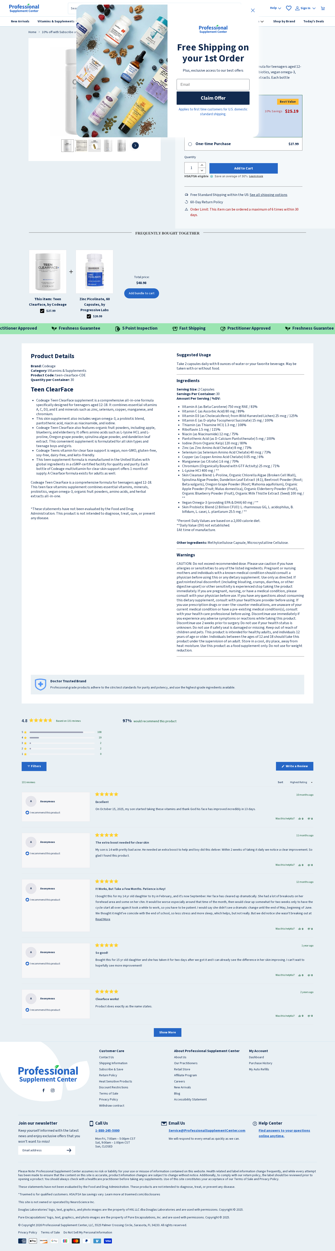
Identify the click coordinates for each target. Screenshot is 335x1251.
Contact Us (106, 1058)
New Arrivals (182, 1088)
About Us (180, 1058)
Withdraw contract (111, 1106)
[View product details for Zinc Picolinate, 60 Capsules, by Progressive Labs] (94, 272)
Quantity (190, 157)
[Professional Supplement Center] (24, 8)
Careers (179, 1082)
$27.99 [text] (50, 311)
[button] (61, 732)
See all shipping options (268, 194)
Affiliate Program (185, 1076)
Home (32, 32)
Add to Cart (243, 168)
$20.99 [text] (97, 316)
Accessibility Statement (190, 1100)
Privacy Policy (108, 1100)
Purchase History (260, 1063)
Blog (177, 1094)
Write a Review (299, 767)
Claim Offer (213, 98)
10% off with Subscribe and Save (64, 32)
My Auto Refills (259, 1070)
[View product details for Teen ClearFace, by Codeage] (48, 272)
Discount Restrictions (113, 1088)
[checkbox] (42, 311)
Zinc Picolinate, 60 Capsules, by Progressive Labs (95, 305)
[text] (167, 232)
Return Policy (108, 1076)
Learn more (256, 176)
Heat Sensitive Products (115, 1082)
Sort (281, 782)
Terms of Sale (108, 1094)
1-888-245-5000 (107, 1130)
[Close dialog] (253, 10)
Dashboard (256, 1058)
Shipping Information (113, 1063)
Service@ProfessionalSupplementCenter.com (207, 1130)
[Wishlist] (288, 8)
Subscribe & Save (111, 1070)
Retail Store (182, 1070)
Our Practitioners (186, 1063)
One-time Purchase (213, 144)
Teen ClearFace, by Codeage (48, 302)
